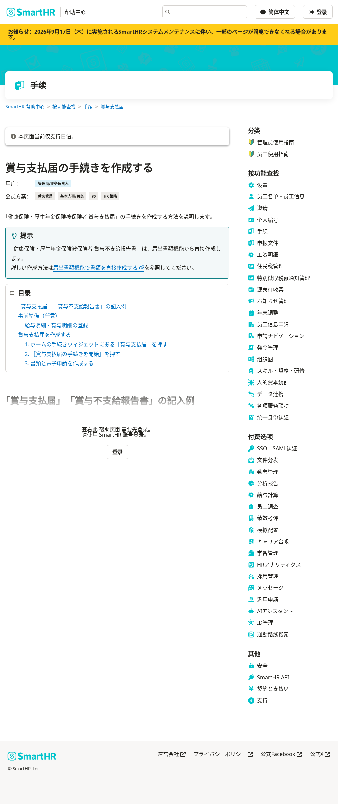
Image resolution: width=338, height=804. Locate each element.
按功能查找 (64, 106)
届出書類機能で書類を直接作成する (95, 267)
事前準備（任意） (39, 315)
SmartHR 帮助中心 (25, 106)
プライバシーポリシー (223, 755)
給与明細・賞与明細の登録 (56, 325)
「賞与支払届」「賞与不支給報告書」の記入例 (72, 306)
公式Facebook (281, 755)
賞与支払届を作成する (44, 334)
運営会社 (172, 755)
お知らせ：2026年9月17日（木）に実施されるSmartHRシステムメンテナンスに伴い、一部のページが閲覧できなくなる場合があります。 (167, 34)
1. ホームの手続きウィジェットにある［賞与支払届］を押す (96, 344)
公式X (320, 755)
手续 (88, 106)
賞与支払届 (112, 106)
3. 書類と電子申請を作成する (59, 363)
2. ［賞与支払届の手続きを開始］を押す (72, 354)
